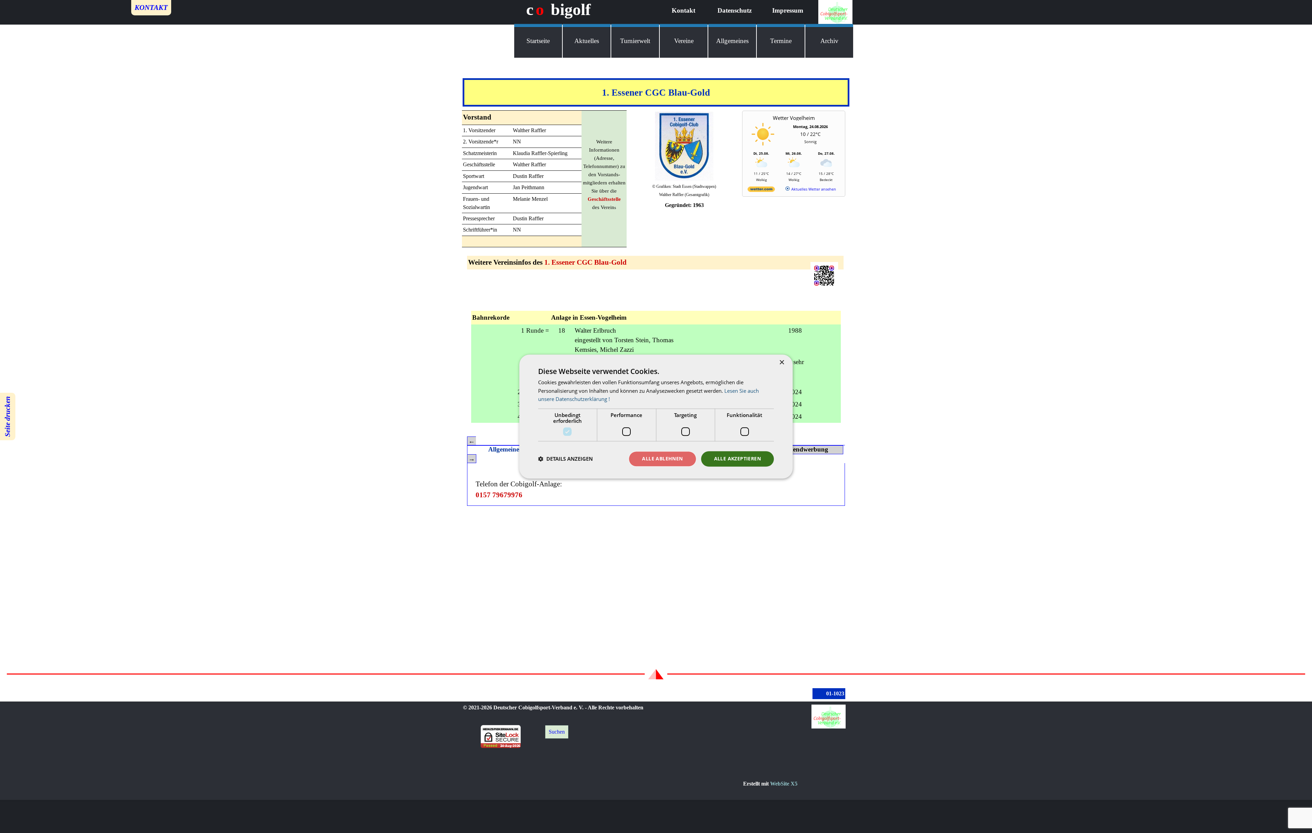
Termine (781, 40)
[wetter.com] (761, 190)
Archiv (829, 40)
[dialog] (656, 416)
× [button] (781, 362)
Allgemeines (732, 40)
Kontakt (683, 10)
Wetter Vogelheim (794, 117)
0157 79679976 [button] (499, 495)
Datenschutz (735, 10)
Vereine (684, 40)
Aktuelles (586, 40)
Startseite (538, 40)
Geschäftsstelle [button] (604, 199)
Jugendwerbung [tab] (805, 449)
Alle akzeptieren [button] (737, 458)
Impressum (787, 10)
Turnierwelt (635, 40)
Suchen (557, 732)
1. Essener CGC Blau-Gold (585, 262)
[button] (565, 459)
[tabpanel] (656, 92)
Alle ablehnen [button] (662, 458)
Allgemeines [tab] (504, 449)
